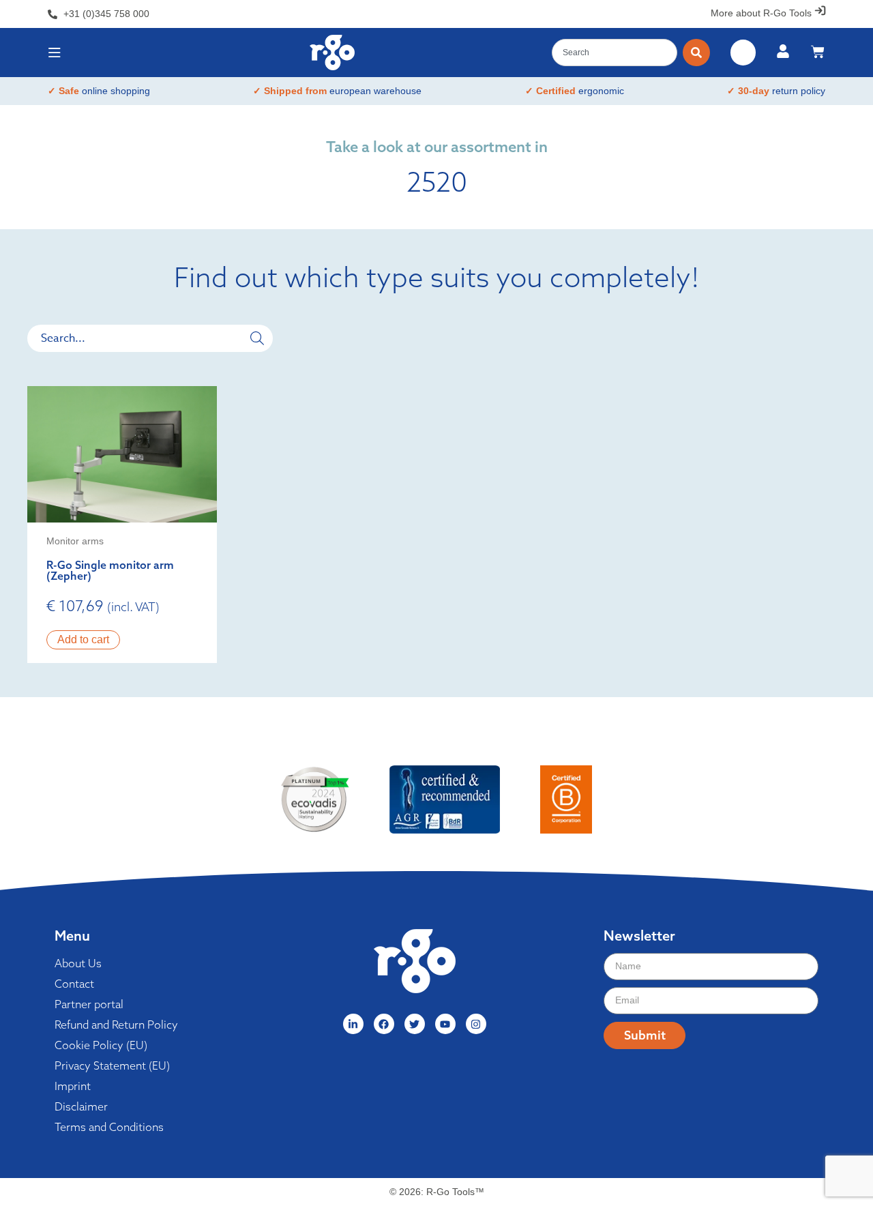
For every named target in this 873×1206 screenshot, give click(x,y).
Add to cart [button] (83, 639)
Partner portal (89, 1004)
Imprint (73, 1086)
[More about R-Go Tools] (820, 10)
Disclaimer (81, 1106)
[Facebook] (384, 1024)
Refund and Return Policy (116, 1024)
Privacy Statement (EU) (112, 1065)
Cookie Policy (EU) (101, 1045)
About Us (78, 963)
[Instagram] (476, 1024)
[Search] (696, 52)
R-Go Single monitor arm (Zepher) (110, 570)
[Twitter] (414, 1024)
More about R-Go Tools (761, 13)
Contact (74, 983)
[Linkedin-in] (353, 1024)
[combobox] (614, 52)
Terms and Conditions (109, 1127)
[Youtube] (445, 1024)
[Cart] (817, 51)
